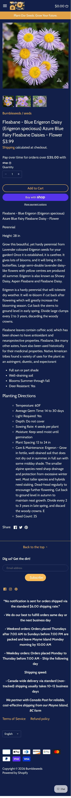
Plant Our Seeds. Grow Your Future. (35, 15)
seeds (27, 113)
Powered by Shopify (15, 773)
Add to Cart (35, 188)
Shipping (8, 147)
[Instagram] (10, 588)
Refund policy (40, 719)
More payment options (35, 204)
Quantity (8, 167)
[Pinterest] (16, 588)
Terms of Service (14, 719)
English (9, 733)
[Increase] (18, 174)
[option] (8, 101)
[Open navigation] (4, 5)
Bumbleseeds (11, 113)
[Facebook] (4, 588)
